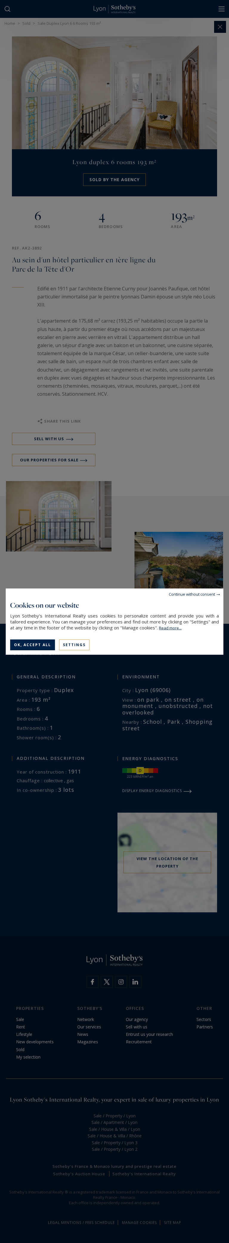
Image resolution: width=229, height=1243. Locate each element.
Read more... (170, 627)
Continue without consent (192, 594)
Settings (74, 644)
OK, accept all (32, 644)
